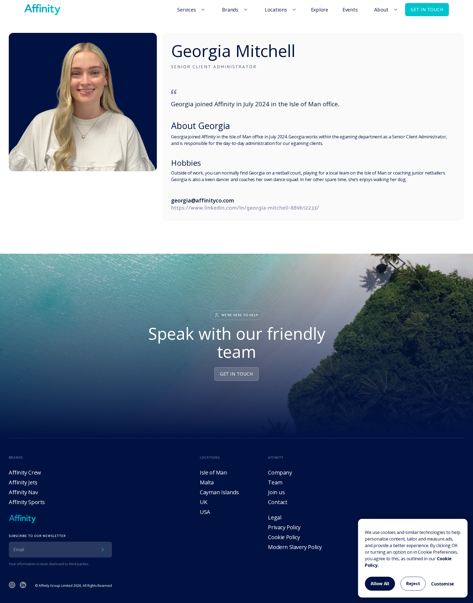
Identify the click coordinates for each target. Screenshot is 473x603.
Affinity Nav (23, 492)
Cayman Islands (219, 492)
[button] (190, 9)
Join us (276, 492)
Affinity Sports (27, 502)
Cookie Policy (284, 537)
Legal (274, 517)
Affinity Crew (25, 472)
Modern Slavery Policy (295, 547)
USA (205, 512)
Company (280, 472)
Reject (413, 584)
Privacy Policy (284, 527)
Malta (207, 482)
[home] (42, 9)
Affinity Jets (23, 482)
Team (275, 482)
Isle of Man (213, 472)
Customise (442, 584)
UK (203, 502)
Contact (277, 502)
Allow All (380, 584)
